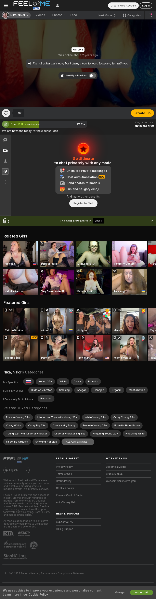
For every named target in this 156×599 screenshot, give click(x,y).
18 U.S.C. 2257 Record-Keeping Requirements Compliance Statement (43, 573)
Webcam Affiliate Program (121, 481)
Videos (41, 15)
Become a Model (116, 466)
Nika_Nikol (12, 372)
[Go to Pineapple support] (34, 545)
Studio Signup (114, 474)
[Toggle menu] (5, 5)
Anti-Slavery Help (66, 502)
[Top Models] (57, 5)
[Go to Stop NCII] (15, 556)
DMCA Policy (64, 481)
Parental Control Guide (69, 495)
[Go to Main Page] (31, 5)
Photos (58, 15)
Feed (73, 15)
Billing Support (64, 529)
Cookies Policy (65, 488)
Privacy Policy (64, 466)
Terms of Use (64, 474)
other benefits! (90, 196)
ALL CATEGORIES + (78, 441)
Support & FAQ (64, 522)
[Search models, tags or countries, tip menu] (150, 15)
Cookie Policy (38, 594)
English (13, 470)
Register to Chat (83, 203)
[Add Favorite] (6, 113)
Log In (146, 5)
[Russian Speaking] (28, 381)
